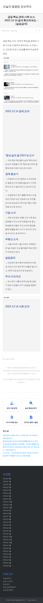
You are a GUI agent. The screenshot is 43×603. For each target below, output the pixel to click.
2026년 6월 (7, 484)
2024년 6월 (7, 554)
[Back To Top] (37, 597)
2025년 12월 (7, 502)
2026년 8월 (7, 478)
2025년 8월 (7, 513)
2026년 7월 (7, 481)
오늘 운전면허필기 (9, 587)
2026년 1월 (7, 499)
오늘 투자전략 (9, 359)
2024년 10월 (7, 542)
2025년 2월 (7, 531)
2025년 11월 (7, 505)
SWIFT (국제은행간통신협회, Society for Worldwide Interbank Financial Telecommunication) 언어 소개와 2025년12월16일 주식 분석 (21, 370)
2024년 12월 (7, 537)
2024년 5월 (7, 557)
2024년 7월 (7, 551)
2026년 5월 (7, 487)
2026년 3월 (7, 493)
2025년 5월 (7, 522)
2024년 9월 (7, 545)
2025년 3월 (7, 528)
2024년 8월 (7, 548)
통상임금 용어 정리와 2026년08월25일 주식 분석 (20, 441)
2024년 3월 (7, 563)
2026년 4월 (7, 490)
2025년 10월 (7, 508)
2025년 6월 (7, 519)
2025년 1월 (7, 534)
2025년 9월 (7, 510)
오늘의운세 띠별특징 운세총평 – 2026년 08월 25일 (21, 444)
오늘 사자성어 (8, 581)
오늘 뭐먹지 (7, 578)
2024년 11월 (7, 539)
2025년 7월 (7, 516)
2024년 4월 (7, 560)
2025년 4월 (7, 525)
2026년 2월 (7, 496)
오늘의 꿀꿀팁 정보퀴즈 (18, 600)
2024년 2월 (7, 566)
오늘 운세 (6, 584)
